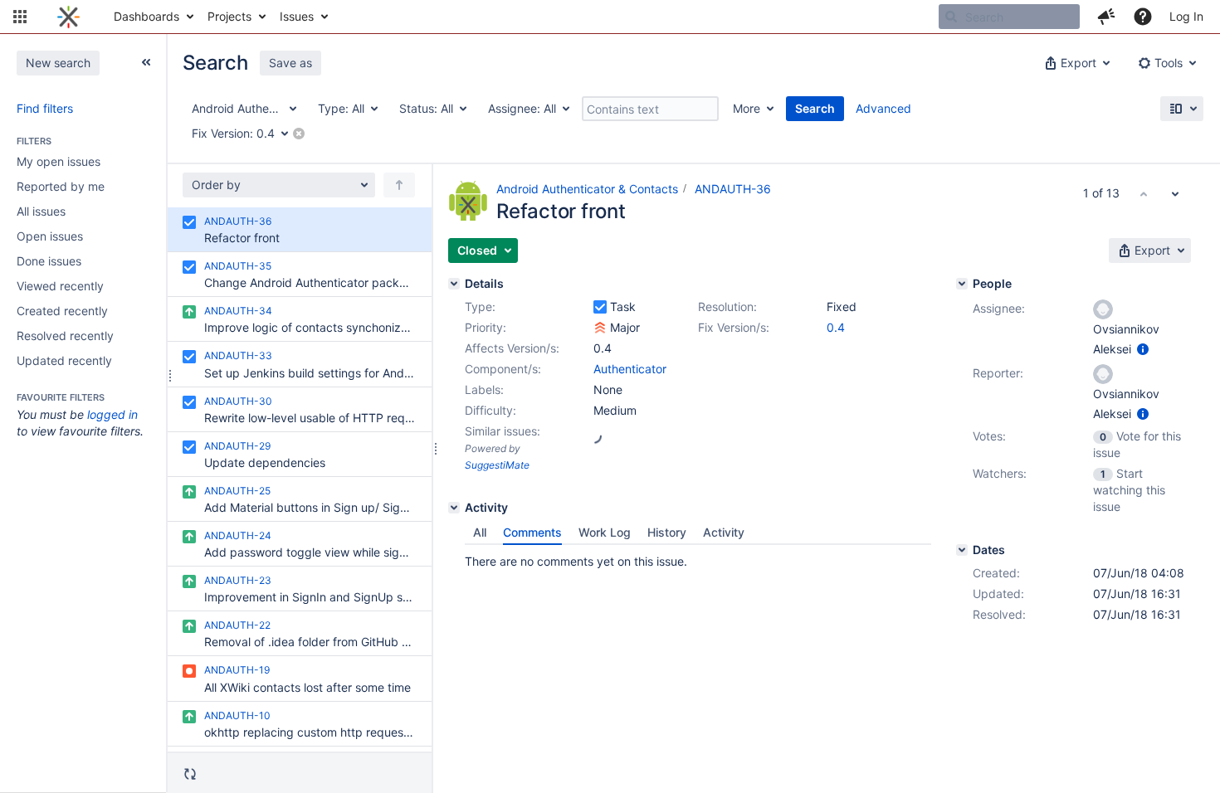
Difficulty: (490, 410)
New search (58, 63)
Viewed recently (60, 286)
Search (815, 108)
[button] (20, 16)
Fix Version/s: (733, 327)
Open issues (50, 236)
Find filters (45, 108)
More (746, 108)
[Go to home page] (68, 16)
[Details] (454, 283)
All (479, 532)
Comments (532, 532)
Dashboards (146, 16)
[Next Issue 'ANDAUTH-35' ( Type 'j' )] (1175, 193)
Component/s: (503, 369)
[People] (962, 283)
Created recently (62, 311)
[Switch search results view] (1181, 108)
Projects (229, 16)
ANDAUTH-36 (733, 189)
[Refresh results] (190, 773)
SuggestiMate (497, 465)
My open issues (58, 161)
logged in (112, 414)
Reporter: (998, 373)
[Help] (1143, 16)
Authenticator (629, 369)
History (666, 532)
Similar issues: (502, 431)
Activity (723, 532)
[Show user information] (1142, 349)
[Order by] (399, 185)
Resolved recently (65, 335)
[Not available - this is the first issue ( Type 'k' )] (1143, 193)
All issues (41, 211)
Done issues (49, 261)
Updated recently (64, 360)
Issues (297, 16)
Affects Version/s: (512, 348)
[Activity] (454, 507)
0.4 (836, 327)
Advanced (883, 108)
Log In (1186, 16)
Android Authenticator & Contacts (587, 189)
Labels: (484, 389)
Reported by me (61, 186)
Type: (480, 306)
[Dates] (962, 550)
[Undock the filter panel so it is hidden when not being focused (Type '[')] (146, 62)
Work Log (604, 532)
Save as (290, 63)
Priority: (485, 327)
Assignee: (999, 308)
